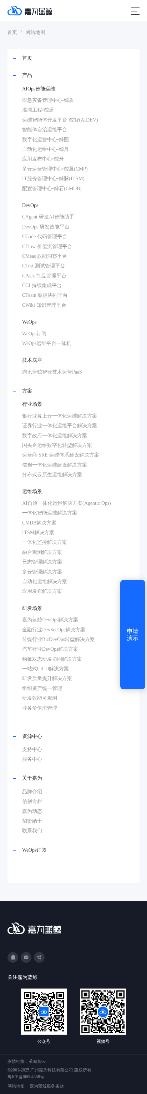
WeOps (29, 322)
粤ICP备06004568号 (25, 1076)
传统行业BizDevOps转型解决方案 (58, 639)
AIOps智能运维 (38, 89)
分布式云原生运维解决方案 (52, 474)
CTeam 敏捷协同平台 (45, 295)
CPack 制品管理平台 (44, 276)
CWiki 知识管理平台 (44, 305)
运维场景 (32, 491)
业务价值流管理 (39, 708)
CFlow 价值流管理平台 (47, 246)
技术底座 (32, 360)
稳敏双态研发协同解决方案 (52, 659)
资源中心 (32, 736)
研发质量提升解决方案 (47, 678)
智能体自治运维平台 (44, 129)
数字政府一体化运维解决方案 (54, 435)
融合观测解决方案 (42, 552)
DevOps (30, 205)
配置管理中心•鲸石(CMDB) (52, 188)
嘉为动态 (32, 811)
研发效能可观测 (39, 698)
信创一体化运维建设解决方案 (54, 465)
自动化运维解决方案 (44, 581)
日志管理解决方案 (42, 562)
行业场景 (32, 404)
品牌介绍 (32, 791)
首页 (12, 32)
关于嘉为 (32, 778)
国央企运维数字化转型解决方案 (57, 445)
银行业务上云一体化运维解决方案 (59, 416)
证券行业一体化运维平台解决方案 (59, 425)
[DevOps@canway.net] (26, 957)
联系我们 (32, 830)
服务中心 (32, 759)
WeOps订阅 (34, 333)
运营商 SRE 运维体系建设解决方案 (60, 455)
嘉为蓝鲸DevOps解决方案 (50, 619)
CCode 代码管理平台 (44, 236)
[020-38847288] (39, 957)
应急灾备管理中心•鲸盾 (48, 100)
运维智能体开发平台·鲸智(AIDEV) (60, 120)
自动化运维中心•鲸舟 (45, 149)
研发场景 (32, 608)
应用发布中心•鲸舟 (43, 159)
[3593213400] (12, 957)
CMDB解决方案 (39, 523)
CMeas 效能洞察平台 (44, 256)
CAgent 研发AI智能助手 (48, 217)
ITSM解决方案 (38, 532)
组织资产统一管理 (42, 688)
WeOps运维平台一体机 (46, 343)
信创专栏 (32, 801)
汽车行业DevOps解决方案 (50, 649)
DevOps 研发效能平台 (46, 227)
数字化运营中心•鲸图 (45, 139)
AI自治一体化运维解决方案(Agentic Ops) (66, 503)
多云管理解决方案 (42, 572)
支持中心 (32, 749)
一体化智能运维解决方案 (49, 513)
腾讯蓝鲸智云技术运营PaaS (52, 372)
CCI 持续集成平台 (42, 285)
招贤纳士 (32, 821)
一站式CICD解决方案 (45, 668)
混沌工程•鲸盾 (38, 110)
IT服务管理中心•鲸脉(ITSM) (53, 178)
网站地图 (35, 32)
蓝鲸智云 (37, 1061)
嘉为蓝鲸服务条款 (47, 1086)
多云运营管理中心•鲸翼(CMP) (55, 169)
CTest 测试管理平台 (43, 265)
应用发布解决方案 (42, 591)
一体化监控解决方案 (44, 542)
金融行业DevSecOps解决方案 (53, 629)
